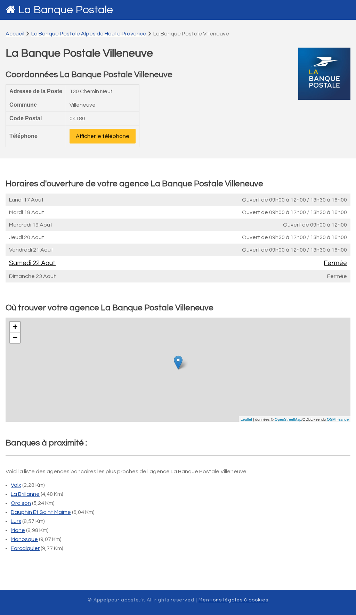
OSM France (338, 419)
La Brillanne (25, 494)
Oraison (21, 503)
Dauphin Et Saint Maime (41, 512)
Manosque (24, 539)
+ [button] (15, 326)
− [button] (15, 337)
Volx (16, 485)
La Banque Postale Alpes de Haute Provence (88, 33)
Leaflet (246, 419)
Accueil (15, 33)
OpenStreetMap (288, 419)
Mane (18, 530)
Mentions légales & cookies (233, 600)
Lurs (16, 521)
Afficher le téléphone (102, 136)
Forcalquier (25, 548)
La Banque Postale (65, 10)
